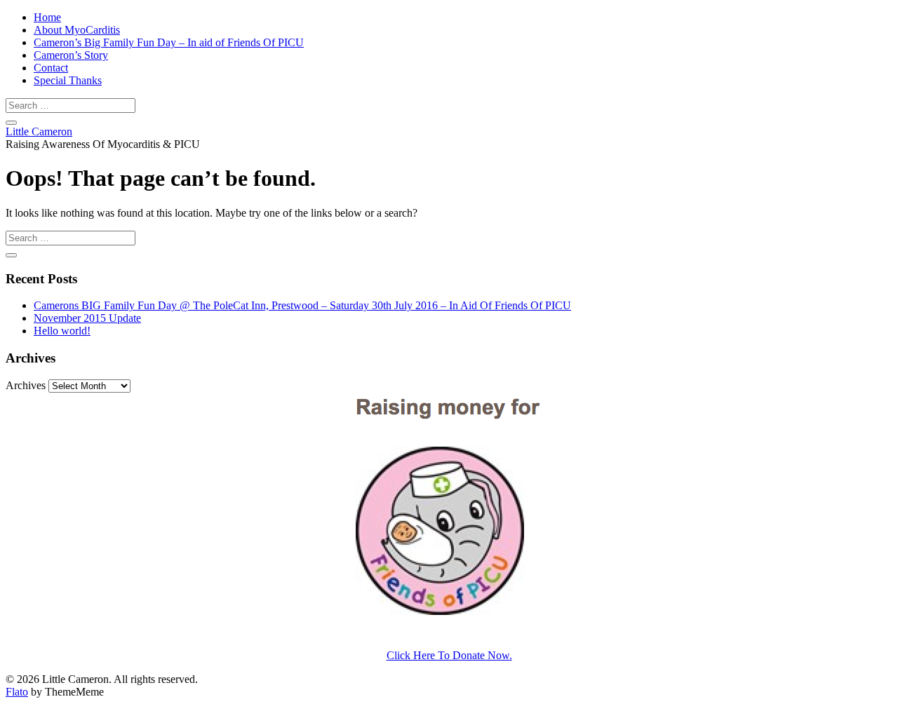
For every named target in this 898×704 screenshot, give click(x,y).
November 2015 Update (87, 318)
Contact (51, 68)
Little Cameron (39, 131)
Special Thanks (68, 80)
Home (47, 17)
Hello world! (62, 331)
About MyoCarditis (77, 30)
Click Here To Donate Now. (449, 655)
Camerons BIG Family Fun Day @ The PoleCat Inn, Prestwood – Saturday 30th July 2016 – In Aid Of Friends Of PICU (302, 305)
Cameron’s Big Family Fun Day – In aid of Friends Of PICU (169, 42)
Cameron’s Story (71, 55)
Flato (17, 692)
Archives (26, 385)
